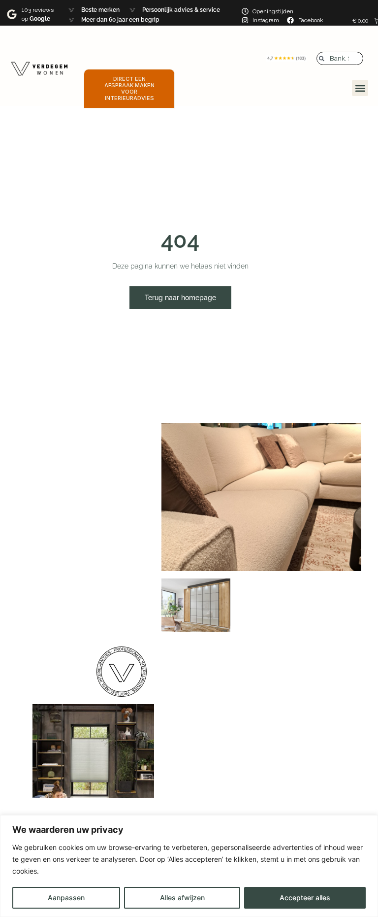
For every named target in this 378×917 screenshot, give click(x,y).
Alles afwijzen (182, 897)
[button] (360, 88)
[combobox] (339, 58)
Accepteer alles (305, 897)
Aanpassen (66, 897)
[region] (189, 866)
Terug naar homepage (180, 298)
